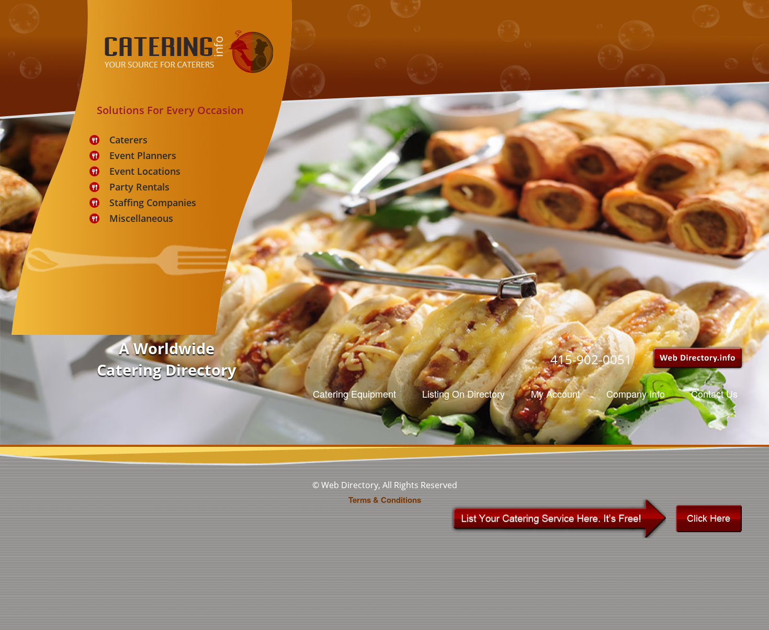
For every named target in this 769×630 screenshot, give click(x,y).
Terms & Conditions (384, 499)
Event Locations (144, 171)
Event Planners (142, 155)
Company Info (635, 393)
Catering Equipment (354, 393)
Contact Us (714, 393)
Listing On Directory (463, 393)
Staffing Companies (152, 202)
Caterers (128, 139)
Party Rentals (139, 187)
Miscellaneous (141, 218)
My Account (555, 393)
